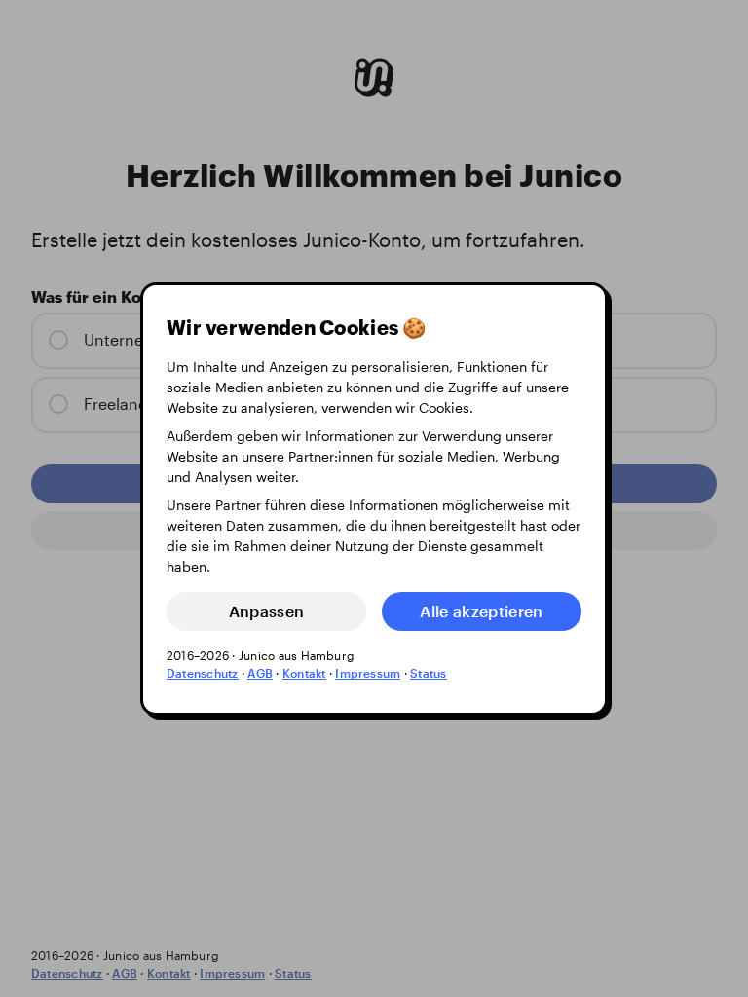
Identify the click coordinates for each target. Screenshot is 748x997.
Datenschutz (203, 672)
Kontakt (304, 672)
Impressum (367, 672)
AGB (260, 672)
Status (428, 672)
